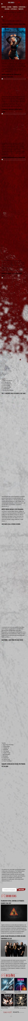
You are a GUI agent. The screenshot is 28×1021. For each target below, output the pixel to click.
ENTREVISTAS (22, 7)
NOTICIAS (3, 7)
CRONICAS (15, 7)
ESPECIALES (14, 9)
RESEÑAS (7, 9)
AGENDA (9, 7)
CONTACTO (20, 9)
